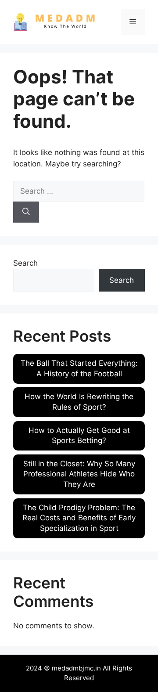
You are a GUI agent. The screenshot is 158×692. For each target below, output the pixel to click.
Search (25, 263)
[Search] (26, 212)
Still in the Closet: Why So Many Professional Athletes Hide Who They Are (79, 474)
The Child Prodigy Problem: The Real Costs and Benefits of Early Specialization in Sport (79, 518)
